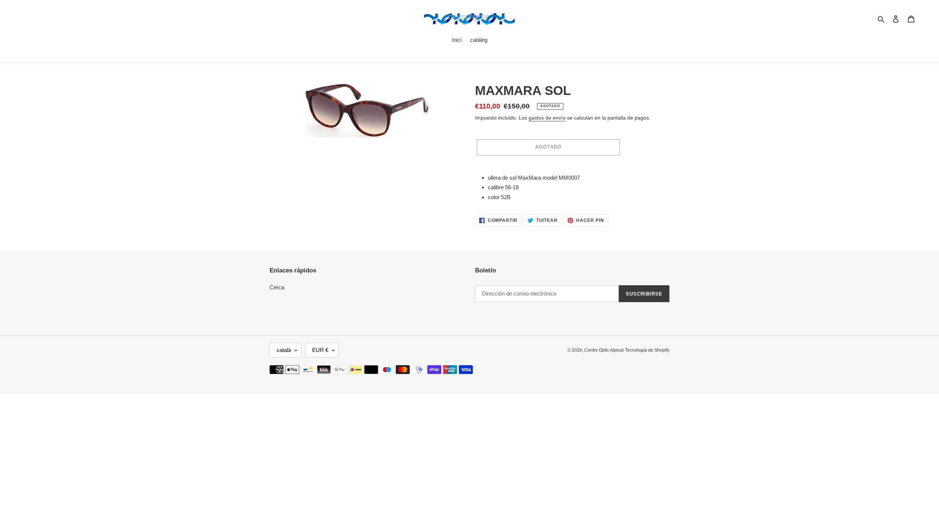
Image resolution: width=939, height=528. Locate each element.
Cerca (277, 287)
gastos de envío (547, 118)
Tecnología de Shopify (647, 350)
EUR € (320, 350)
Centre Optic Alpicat (604, 350)
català (284, 350)
